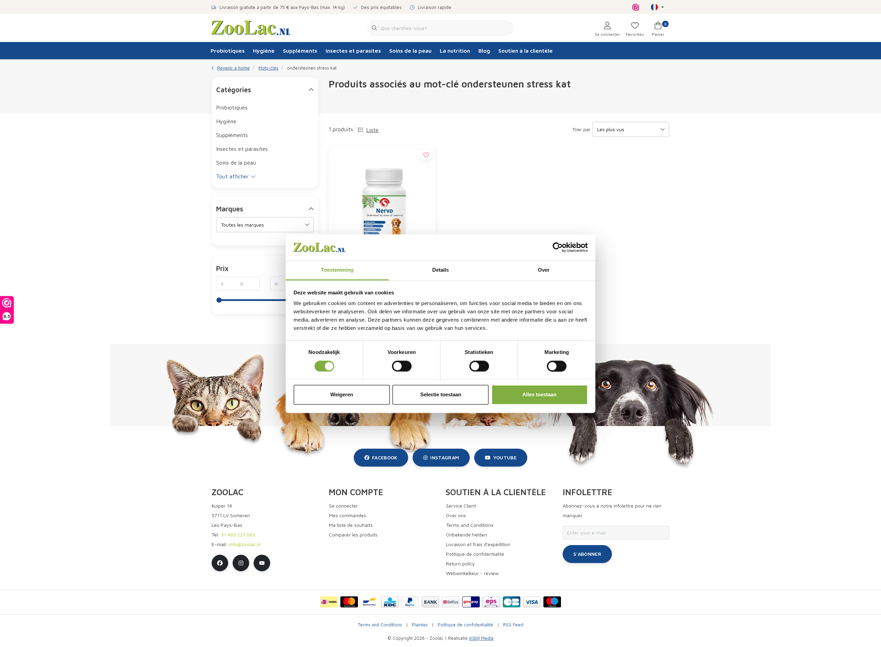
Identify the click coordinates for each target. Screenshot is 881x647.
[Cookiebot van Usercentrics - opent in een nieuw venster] (558, 247)
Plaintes (420, 624)
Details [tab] (440, 270)
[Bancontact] (369, 601)
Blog (484, 51)
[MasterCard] (349, 601)
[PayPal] (410, 601)
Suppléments (300, 51)
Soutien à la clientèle (525, 51)
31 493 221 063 (238, 535)
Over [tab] (544, 270)
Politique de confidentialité (465, 624)
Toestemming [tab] (337, 270)
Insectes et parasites (353, 51)
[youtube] (262, 563)
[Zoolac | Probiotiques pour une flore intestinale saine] (251, 27)
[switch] (402, 366)
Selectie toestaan (440, 395)
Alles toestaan (539, 395)
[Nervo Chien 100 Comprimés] (382, 207)
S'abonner (587, 554)
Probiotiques (228, 51)
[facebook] (220, 563)
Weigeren (341, 395)
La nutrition (455, 51)
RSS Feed (513, 624)
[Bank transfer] (430, 601)
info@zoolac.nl (245, 544)
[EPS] (491, 601)
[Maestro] (552, 601)
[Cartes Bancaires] (511, 601)
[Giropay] (471, 601)
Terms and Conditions (380, 624)
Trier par (581, 129)
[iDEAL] (329, 601)
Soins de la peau (410, 51)
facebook (384, 457)
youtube (505, 457)
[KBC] (390, 601)
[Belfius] (450, 601)
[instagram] (241, 563)
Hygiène (264, 51)
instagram (444, 457)
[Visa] (532, 601)
